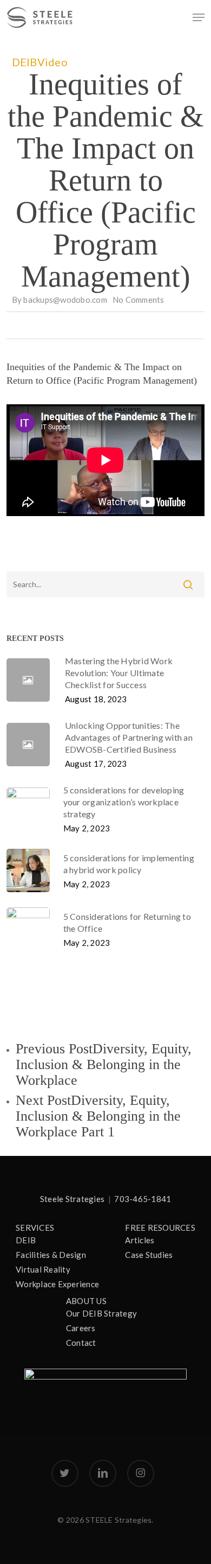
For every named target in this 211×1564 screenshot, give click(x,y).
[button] (199, 17)
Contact (81, 1342)
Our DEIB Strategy (101, 1313)
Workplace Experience (57, 1284)
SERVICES (35, 1227)
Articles (139, 1240)
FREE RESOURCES (160, 1227)
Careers (81, 1328)
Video (52, 61)
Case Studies (149, 1255)
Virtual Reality (43, 1269)
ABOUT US (86, 1301)
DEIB (24, 61)
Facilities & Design (51, 1255)
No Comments (138, 299)
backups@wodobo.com (65, 299)
